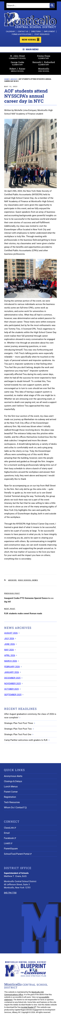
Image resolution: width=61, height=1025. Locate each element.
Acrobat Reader (27, 1007)
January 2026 (11, 672)
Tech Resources (12, 802)
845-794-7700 (10, 893)
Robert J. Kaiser (17, 69)
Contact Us (23, 31)
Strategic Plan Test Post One (17, 734)
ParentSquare (11, 848)
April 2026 (9, 655)
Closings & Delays (13, 781)
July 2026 (9, 638)
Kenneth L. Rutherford (43, 63)
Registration (10, 797)
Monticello (43, 69)
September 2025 (12, 694)
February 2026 (12, 666)
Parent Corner (11, 791)
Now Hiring (29, 39)
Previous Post (12, 593)
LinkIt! (7, 843)
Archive (12, 580)
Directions (36, 31)
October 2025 (11, 689)
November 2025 (12, 683)
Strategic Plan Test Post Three (18, 723)
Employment (49, 31)
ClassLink (9, 827)
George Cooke (17, 63)
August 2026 (11, 633)
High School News (28, 580)
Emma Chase (43, 56)
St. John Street (17, 56)
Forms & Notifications (21, 34)
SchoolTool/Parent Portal (16, 854)
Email (7, 833)
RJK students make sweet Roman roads (23, 613)
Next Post (9, 609)
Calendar (10, 31)
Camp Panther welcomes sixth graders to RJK (26, 740)
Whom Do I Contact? (14, 807)
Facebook (9, 838)
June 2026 (9, 644)
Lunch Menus (11, 786)
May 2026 (9, 650)
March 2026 (10, 661)
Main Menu (32, 49)
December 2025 (12, 678)
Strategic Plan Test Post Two (18, 729)
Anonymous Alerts (13, 776)
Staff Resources (41, 34)
